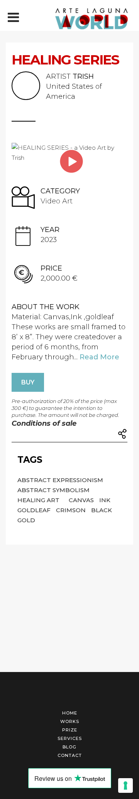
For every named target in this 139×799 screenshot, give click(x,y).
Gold (26, 520)
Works (69, 721)
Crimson (71, 510)
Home (69, 713)
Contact (70, 755)
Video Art (57, 201)
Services (70, 738)
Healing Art (39, 500)
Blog (69, 747)
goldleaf (34, 510)
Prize (69, 730)
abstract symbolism (53, 490)
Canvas (82, 500)
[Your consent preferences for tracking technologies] (125, 785)
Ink (104, 500)
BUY (27, 382)
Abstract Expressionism (60, 480)
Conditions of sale (44, 423)
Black (101, 510)
